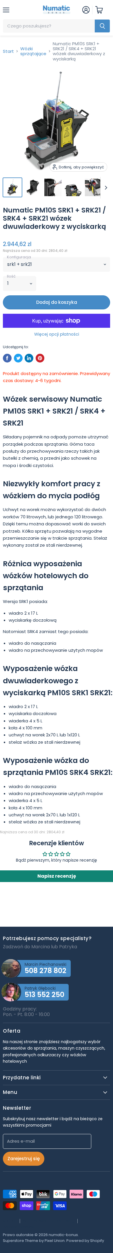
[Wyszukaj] (102, 26)
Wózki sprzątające (33, 51)
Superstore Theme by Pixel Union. (34, 1240)
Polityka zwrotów (18, 1227)
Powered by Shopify (85, 1240)
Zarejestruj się (24, 1158)
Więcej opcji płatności (56, 334)
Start (8, 51)
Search (10, 1221)
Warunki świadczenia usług (48, 1221)
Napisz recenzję (56, 876)
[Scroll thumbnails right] (105, 187)
